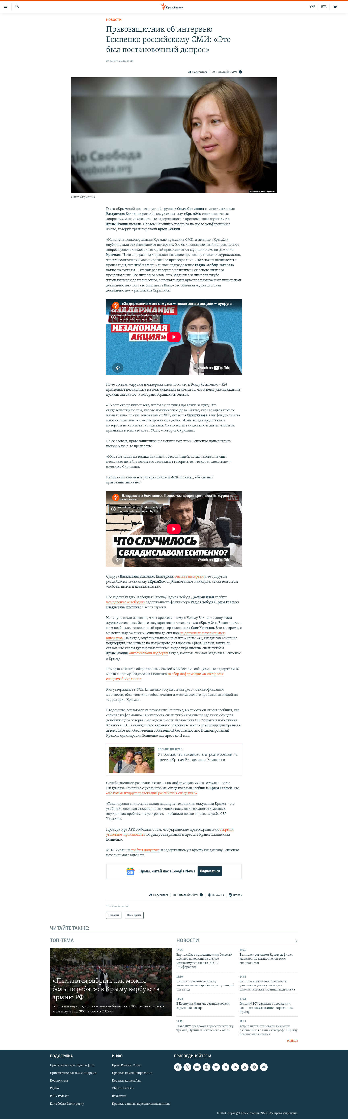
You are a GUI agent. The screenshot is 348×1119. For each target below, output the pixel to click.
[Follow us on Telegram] (225, 1067)
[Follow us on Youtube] (197, 1067)
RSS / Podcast (59, 1096)
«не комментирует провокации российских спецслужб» (151, 793)
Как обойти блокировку (67, 1104)
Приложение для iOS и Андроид (73, 1073)
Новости (114, 20)
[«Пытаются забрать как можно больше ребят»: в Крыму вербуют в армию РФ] (111, 982)
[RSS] (245, 1067)
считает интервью (189, 577)
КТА (323, 6)
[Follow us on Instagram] (206, 1067)
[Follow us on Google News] (216, 1067)
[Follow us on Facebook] (178, 1067)
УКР (312, 6)
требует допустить (145, 850)
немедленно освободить (125, 602)
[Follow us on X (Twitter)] (187, 1067)
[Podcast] (254, 1067)
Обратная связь (123, 1088)
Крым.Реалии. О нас (126, 1065)
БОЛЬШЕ (292, 1040)
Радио (54, 1088)
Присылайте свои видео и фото (72, 1065)
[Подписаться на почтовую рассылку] (264, 1067)
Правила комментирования (132, 1073)
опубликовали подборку (148, 653)
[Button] (198, 72)
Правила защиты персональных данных (141, 1104)
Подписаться (210, 871)
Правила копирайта (126, 1081)
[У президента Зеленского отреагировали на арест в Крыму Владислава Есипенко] (131, 760)
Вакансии (119, 1096)
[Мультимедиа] (335, 7)
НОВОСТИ (187, 941)
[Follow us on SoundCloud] (235, 1067)
